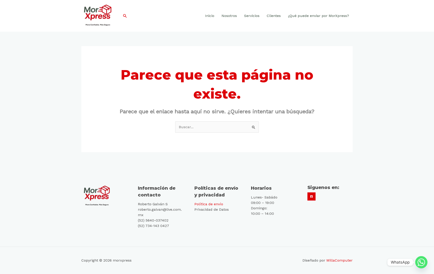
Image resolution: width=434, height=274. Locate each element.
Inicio (209, 16)
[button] (125, 16)
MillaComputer (339, 260)
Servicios (251, 16)
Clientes (274, 16)
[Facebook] (311, 196)
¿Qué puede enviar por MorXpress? (318, 16)
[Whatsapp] (421, 262)
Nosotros (229, 16)
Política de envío (208, 204)
